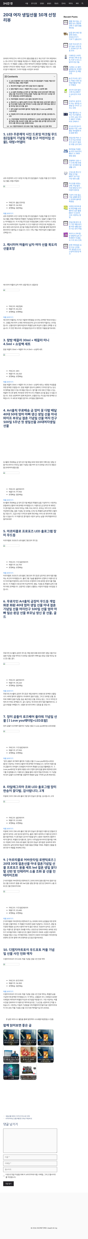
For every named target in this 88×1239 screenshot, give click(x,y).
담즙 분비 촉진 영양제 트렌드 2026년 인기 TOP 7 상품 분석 (75, 36)
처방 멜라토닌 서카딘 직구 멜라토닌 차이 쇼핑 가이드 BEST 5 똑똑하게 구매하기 (75, 117)
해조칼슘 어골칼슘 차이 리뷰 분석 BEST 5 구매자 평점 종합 (75, 152)
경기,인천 (34, 3)
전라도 (63, 3)
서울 (26, 3)
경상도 (56, 3)
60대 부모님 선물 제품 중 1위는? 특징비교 (19, 1118)
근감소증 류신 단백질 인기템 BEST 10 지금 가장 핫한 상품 (75, 175)
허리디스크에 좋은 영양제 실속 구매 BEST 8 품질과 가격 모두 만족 (75, 236)
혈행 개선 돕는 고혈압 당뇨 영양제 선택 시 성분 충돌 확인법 (75, 24)
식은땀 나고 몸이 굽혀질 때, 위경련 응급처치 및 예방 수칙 (75, 70)
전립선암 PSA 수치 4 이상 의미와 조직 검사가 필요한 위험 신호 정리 (75, 141)
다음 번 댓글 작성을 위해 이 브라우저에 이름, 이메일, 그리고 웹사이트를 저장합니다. (31, 1176)
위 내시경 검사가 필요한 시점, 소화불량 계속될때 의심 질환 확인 (75, 129)
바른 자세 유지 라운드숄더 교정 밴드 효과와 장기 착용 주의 (75, 47)
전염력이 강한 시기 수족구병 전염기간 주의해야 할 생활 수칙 (75, 164)
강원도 (42, 3)
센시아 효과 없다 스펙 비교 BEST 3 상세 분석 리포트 (75, 93)
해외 (77, 3)
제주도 (71, 3)
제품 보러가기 (8, 213)
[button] (82, 3)
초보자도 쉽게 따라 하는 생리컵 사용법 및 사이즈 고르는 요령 (75, 104)
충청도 (49, 3)
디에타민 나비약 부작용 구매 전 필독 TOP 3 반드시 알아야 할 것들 (75, 58)
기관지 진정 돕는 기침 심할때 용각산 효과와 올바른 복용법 (75, 198)
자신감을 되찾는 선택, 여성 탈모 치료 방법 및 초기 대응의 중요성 (75, 186)
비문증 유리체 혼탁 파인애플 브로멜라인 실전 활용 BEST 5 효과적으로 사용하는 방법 (75, 212)
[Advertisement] (30, 41)
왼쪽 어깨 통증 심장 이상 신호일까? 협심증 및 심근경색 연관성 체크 (75, 249)
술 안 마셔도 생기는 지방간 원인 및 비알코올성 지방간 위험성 (75, 81)
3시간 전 (8, 3)
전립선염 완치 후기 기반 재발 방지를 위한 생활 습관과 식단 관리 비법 (75, 225)
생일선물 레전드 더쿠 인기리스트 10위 (18, 1116)
